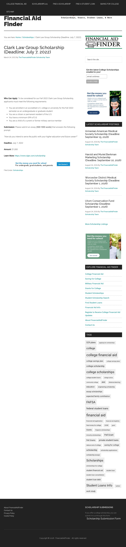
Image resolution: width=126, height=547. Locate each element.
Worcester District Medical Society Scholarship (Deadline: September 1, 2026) (102, 180)
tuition (118, 486)
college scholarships (100, 372)
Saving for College (93, 279)
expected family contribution (98, 396)
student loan (110, 470)
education (90, 387)
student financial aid (94, 470)
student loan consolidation (95, 475)
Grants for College (93, 288)
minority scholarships (93, 435)
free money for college (93, 425)
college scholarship (95, 366)
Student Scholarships (94, 293)
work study (90, 491)
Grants (89, 430)
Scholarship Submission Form (104, 518)
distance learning (114, 382)
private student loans (108, 440)
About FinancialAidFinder (96, 320)
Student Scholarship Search (97, 298)
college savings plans (113, 361)
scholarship (91, 450)
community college (92, 382)
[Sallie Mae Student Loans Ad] (42, 167)
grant (113, 425)
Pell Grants (90, 440)
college (90, 348)
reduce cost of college (93, 445)
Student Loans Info (99, 485)
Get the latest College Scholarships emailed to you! (102, 71)
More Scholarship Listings (96, 224)
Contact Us (90, 325)
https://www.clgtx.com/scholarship (30, 156)
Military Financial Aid (94, 283)
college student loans (93, 377)
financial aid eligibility (112, 421)
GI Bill (106, 425)
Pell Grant (108, 435)
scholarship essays (93, 455)
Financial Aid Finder (22, 21)
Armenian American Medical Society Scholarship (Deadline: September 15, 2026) (102, 134)
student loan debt (93, 479)
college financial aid (101, 355)
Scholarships (18, 170)
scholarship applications (109, 450)
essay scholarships (94, 392)
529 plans (91, 342)
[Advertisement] (42, 80)
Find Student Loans (93, 303)
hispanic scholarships (102, 430)
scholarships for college (94, 466)
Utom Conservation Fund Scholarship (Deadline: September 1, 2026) (99, 203)
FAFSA (90, 402)
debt (103, 382)
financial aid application (94, 421)
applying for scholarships (107, 343)
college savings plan (94, 361)
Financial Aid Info (92, 307)
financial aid (95, 415)
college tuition (108, 377)
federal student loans (97, 408)
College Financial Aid (94, 274)
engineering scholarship (106, 387)
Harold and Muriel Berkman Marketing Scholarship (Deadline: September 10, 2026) (103, 157)
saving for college (111, 445)
